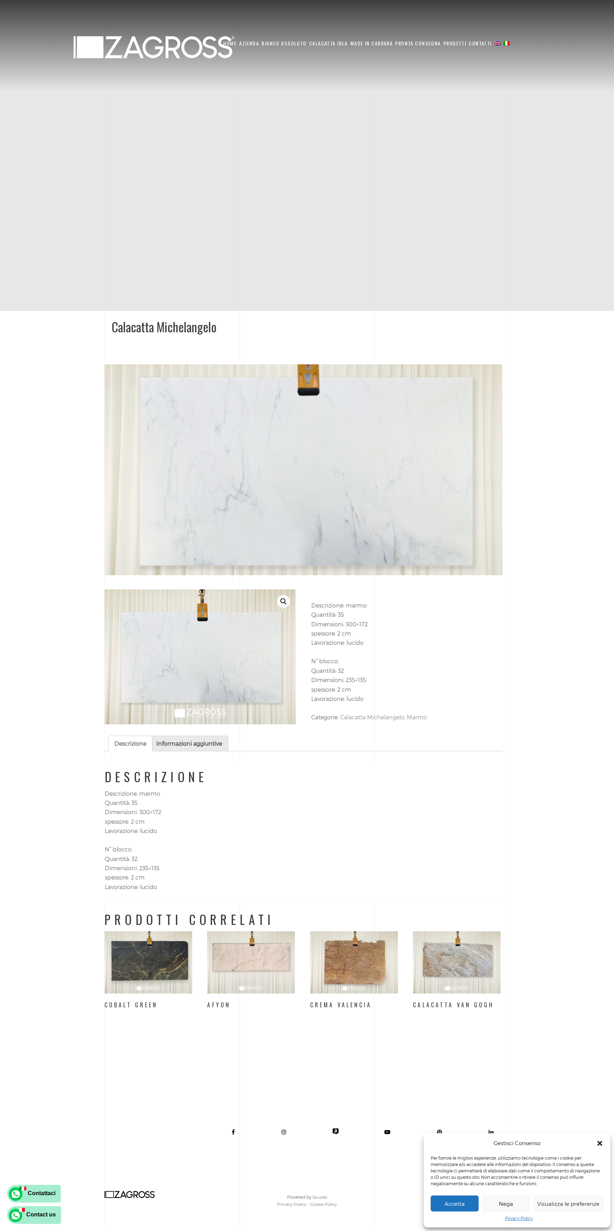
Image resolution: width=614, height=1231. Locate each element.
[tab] (130, 743)
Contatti (480, 43)
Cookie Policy (323, 1204)
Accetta (455, 1203)
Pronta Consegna (418, 43)
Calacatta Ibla (328, 43)
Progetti (454, 43)
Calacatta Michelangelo (372, 717)
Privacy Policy (519, 1218)
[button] (599, 1143)
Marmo (417, 717)
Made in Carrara (371, 43)
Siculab (319, 1197)
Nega (506, 1203)
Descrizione (130, 743)
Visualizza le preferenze (568, 1203)
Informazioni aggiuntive (189, 743)
